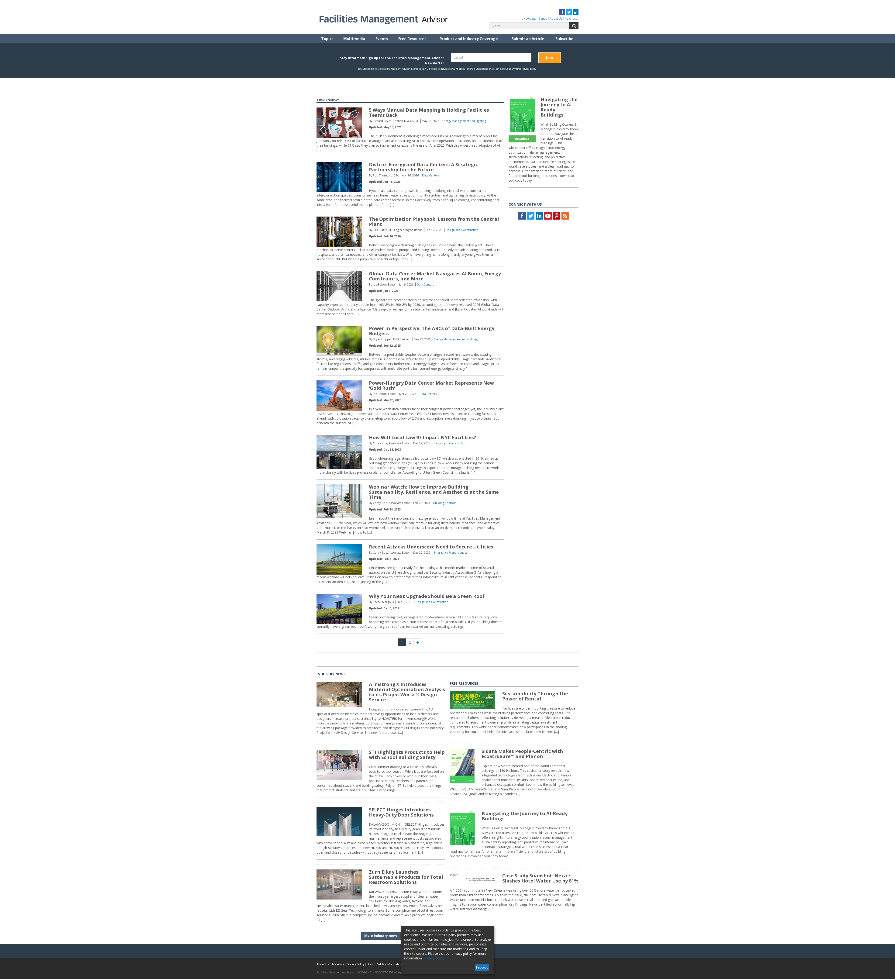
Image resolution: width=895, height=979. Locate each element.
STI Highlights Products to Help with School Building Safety (407, 754)
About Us (556, 19)
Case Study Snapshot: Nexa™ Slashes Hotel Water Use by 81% (540, 878)
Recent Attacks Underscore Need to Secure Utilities (431, 547)
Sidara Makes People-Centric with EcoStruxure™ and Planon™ (522, 753)
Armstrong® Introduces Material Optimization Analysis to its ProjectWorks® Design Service (407, 692)
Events (381, 38)
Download (522, 139)
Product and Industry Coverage (469, 38)
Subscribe (564, 38)
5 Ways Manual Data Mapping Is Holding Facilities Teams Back (429, 112)
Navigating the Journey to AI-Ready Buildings (559, 107)
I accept (482, 967)
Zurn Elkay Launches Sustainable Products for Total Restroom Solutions (406, 877)
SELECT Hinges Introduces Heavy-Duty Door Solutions (401, 812)
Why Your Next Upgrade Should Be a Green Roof (427, 596)
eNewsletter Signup (534, 19)
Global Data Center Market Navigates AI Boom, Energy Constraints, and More (435, 276)
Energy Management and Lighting (464, 121)
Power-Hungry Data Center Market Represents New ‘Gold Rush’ (431, 385)
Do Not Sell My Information (384, 964)
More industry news (381, 935)
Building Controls (444, 503)
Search (573, 25)
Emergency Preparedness (450, 553)
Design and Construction (462, 230)
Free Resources (412, 38)
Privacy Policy (355, 964)
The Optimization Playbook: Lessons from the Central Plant (434, 221)
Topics (327, 38)
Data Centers (430, 175)
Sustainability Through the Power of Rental (535, 696)
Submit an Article (528, 38)
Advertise (571, 19)
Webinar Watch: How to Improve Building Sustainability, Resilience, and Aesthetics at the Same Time (434, 492)
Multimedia (354, 38)
